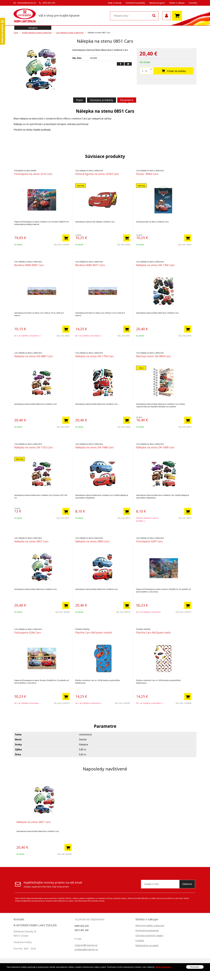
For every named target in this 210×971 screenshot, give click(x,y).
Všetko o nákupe (177, 2)
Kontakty (193, 2)
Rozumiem (194, 967)
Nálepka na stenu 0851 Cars (31, 541)
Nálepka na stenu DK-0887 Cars (33, 356)
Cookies (139, 940)
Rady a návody (114, 2)
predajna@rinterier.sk (86, 949)
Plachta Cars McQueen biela (153, 632)
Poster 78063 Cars (147, 174)
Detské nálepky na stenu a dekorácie (37, 32)
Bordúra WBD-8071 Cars (90, 265)
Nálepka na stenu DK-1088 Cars (94, 447)
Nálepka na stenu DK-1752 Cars (33, 447)
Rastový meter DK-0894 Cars (153, 356)
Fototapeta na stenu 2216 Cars (33, 174)
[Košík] (177, 16)
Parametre (126, 100)
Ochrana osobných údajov (149, 935)
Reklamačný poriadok (147, 945)
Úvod (16, 32)
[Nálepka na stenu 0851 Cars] (41, 69)
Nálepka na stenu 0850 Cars (92, 541)
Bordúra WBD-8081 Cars (29, 265)
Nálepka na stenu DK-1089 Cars (155, 447)
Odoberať (187, 884)
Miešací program (157, 2)
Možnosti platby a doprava (149, 925)
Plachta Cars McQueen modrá (93, 632)
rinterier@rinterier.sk (26, 2)
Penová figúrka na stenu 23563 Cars (97, 174)
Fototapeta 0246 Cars (27, 632)
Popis (79, 100)
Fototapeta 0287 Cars (149, 541)
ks (146, 71)
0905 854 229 (49, 2)
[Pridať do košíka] (65, 238)
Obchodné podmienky (147, 930)
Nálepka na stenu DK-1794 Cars (94, 356)
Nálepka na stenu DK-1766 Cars (155, 265)
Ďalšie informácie (163, 967)
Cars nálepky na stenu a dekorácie (70, 32)
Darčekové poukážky (135, 2)
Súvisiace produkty (101, 100)
